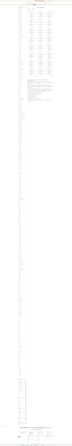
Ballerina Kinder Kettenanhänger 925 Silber (40, 38)
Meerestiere (34, 86)
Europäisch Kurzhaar (21, 161)
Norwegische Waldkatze (21, 173)
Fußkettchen (20, 234)
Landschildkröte (20, 351)
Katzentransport (20, 130)
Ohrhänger (20, 242)
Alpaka (19, 321)
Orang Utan (20, 359)
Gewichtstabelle (20, 111)
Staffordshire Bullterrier (21, 98)
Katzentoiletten (20, 125)
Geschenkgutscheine (21, 110)
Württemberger (20, 316)
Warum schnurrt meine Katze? (22, 199)
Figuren (31, 4)
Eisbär (19, 333)
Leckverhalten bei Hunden (21, 115)
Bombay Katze (20, 151)
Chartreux (20, 156)
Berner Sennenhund (21, 45)
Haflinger (19, 307)
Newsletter (38, 440)
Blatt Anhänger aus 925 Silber (31, 54)
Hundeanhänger (20, 24)
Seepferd (19, 373)
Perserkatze (20, 177)
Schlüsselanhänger (38, 4)
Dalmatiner (20, 58)
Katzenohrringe (20, 138)
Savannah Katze (20, 182)
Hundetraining (20, 19)
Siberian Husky (20, 97)
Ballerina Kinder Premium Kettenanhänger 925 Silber (49, 38)
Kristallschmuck (20, 255)
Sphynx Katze (20, 190)
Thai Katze (20, 191)
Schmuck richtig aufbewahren (22, 269)
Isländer (19, 311)
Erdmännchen (20, 337)
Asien (19, 286)
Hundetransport (20, 20)
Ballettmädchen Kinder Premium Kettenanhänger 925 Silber (31, 46)
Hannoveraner (20, 308)
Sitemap (28, 440)
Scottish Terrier (20, 93)
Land (19, 291)
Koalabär (19, 346)
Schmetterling (20, 372)
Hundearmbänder (20, 29)
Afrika (19, 282)
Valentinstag (20, 216)
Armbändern (28, 87)
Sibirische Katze (20, 186)
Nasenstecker (20, 238)
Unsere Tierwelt (44, 4)
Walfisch (19, 377)
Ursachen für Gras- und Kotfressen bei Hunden (22, 118)
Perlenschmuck (20, 256)
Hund (26, 4)
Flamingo (20, 338)
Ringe (19, 246)
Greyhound (20, 71)
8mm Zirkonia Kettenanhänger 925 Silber (31, 30)
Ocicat (19, 174)
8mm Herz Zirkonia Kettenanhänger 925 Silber (49, 14)
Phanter (19, 364)
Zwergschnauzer (20, 106)
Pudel (19, 89)
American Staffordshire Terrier (21, 37)
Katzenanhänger (20, 135)
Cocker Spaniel (20, 55)
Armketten (20, 230)
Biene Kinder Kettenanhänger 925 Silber (40, 46)
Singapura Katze (20, 187)
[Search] (43, 2)
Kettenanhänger (20, 32)
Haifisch (19, 342)
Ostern (19, 217)
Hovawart (20, 72)
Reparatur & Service (21, 121)
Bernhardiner (20, 46)
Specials (19, 260)
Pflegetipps (20, 265)
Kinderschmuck (20, 226)
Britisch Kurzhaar (20, 152)
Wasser (19, 294)
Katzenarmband (20, 139)
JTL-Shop (53, 444)
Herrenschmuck (20, 225)
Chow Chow (20, 54)
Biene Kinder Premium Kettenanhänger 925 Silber (49, 46)
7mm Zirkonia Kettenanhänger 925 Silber (40, 14)
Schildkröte (20, 368)
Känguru (19, 350)
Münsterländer (20, 85)
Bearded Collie (20, 42)
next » (36, 76)
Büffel (19, 324)
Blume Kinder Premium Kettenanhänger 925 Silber (40, 55)
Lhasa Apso (20, 80)
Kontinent (20, 281)
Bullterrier (20, 50)
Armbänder (20, 229)
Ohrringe (19, 243)
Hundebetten (20, 15)
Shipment (38, 439)
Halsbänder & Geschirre (21, 11)
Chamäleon (20, 325)
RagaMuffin (20, 178)
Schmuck (34, 4)
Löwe (19, 355)
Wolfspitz (20, 102)
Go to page (52, 76)
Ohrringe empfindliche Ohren (21, 264)
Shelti (19, 94)
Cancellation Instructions (30, 439)
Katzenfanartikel (20, 134)
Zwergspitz (20, 107)
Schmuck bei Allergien (21, 268)
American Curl (20, 147)
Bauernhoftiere (20, 204)
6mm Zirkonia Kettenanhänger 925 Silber (31, 14)
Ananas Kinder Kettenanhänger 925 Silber (31, 38)
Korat (19, 169)
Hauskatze (20, 165)
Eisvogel (19, 334)
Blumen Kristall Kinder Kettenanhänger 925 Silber (49, 63)
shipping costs (39, 443)
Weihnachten (20, 221)
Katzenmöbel (20, 126)
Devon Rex (20, 160)
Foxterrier (20, 67)
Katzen (28, 86)
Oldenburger (20, 312)
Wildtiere (19, 213)
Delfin (19, 329)
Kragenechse (20, 347)
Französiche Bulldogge (21, 68)
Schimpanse (20, 369)
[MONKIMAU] (19, 2)
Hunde (30, 86)
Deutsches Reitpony (21, 304)
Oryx (19, 360)
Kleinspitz (20, 76)
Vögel (19, 212)
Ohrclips (19, 239)
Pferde (31, 86)
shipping (34, 16)
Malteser (19, 81)
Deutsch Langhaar (20, 59)
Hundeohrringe (20, 28)
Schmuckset (20, 247)
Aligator (19, 320)
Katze (28, 4)
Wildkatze (20, 195)
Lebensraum (20, 290)
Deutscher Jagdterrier (21, 63)
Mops (19, 84)
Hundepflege (20, 16)
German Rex (20, 164)
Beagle (19, 41)
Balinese (19, 148)
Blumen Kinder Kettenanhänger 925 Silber (31, 63)
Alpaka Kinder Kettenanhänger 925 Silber (40, 30)
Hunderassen (20, 33)
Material (19, 251)
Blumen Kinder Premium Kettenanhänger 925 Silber (40, 63)
